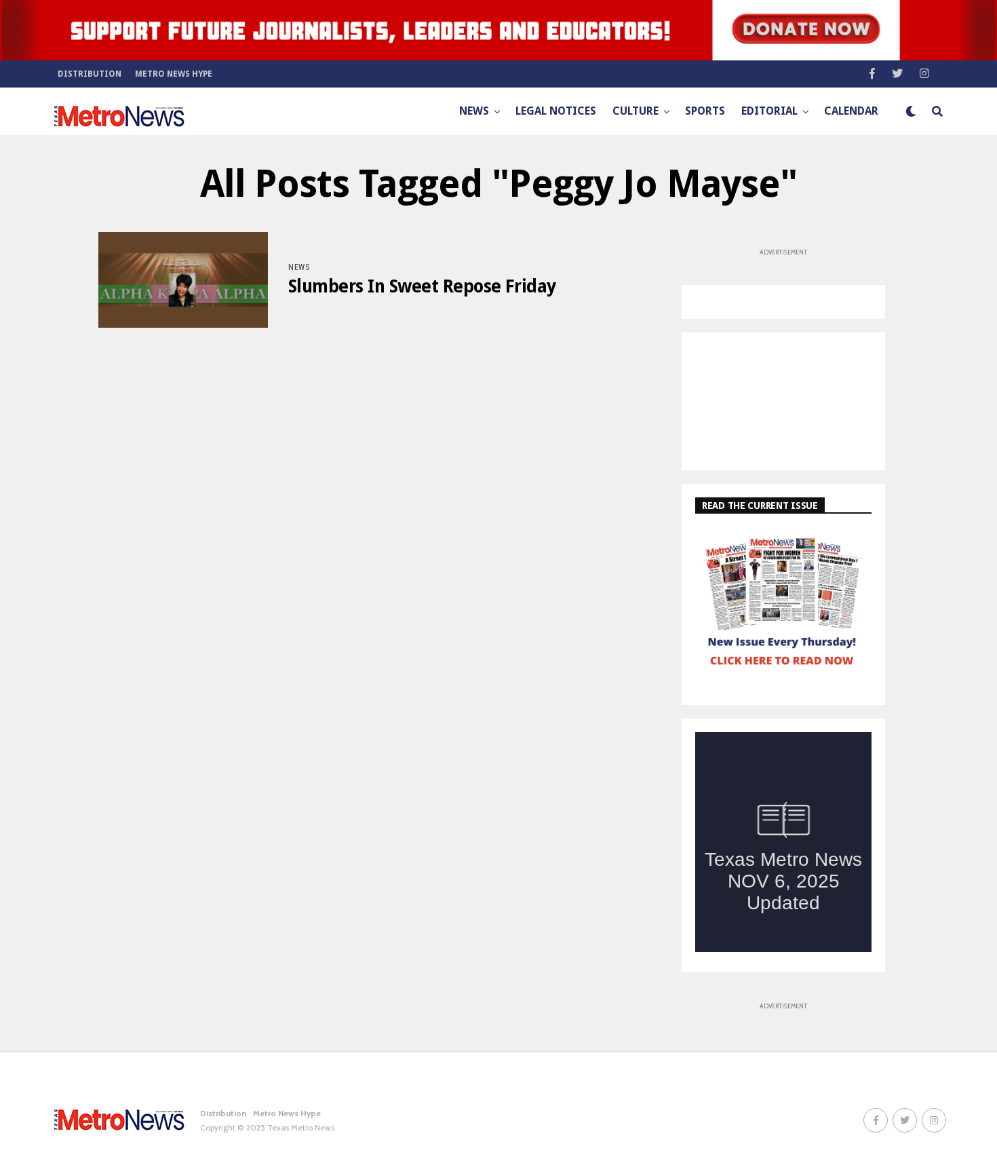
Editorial (769, 110)
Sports (705, 110)
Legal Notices (555, 110)
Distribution (89, 74)
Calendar (851, 110)
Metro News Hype (173, 74)
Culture (635, 110)
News (474, 110)
